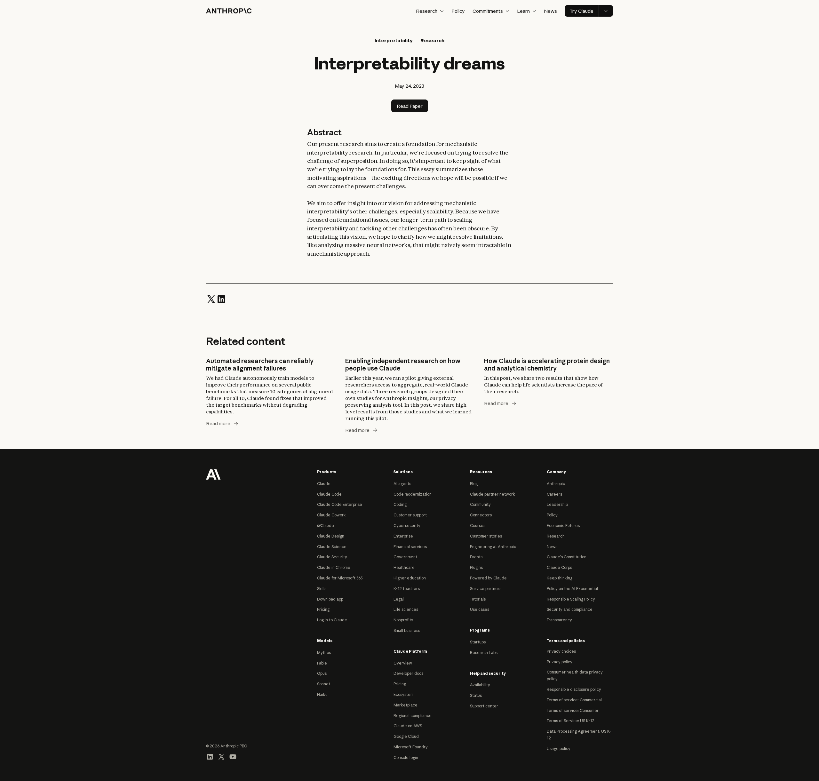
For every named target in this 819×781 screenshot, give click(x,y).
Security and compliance (569, 609)
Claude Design (330, 536)
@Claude (325, 525)
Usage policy (558, 748)
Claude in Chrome (333, 567)
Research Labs (483, 652)
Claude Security (332, 556)
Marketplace (405, 705)
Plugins (476, 567)
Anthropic (556, 483)
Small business (407, 630)
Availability (480, 684)
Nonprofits (403, 620)
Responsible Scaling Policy (571, 599)
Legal (399, 599)
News (550, 11)
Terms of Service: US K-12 (570, 720)
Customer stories (486, 536)
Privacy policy (559, 661)
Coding (400, 504)
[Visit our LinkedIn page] (210, 756)
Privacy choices (561, 651)
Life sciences (406, 609)
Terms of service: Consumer (573, 710)
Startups (478, 642)
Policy (458, 11)
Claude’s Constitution (566, 556)
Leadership (557, 504)
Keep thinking (559, 578)
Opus (322, 673)
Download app (330, 599)
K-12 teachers (407, 588)
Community (480, 504)
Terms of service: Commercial (574, 699)
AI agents (402, 483)
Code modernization (413, 494)
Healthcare (404, 567)
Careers (554, 494)
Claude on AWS (408, 725)
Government (405, 556)
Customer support (410, 515)
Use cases (479, 609)
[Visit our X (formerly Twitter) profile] (221, 756)
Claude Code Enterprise (339, 504)
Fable (322, 663)
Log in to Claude (332, 620)
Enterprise (403, 536)
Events (476, 556)
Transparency (559, 620)
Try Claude (581, 11)
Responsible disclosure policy (574, 689)
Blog (474, 483)
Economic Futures (563, 525)
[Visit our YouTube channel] (233, 756)
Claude (323, 483)
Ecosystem (404, 694)
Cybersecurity (407, 525)
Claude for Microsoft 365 (340, 578)
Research (556, 536)
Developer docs (408, 673)
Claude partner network (492, 494)
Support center (484, 706)
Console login (406, 757)
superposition (358, 160)
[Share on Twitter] (211, 298)
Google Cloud (406, 736)
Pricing (323, 609)
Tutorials (478, 599)
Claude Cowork (331, 515)
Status (476, 695)
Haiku (322, 694)
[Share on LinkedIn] (221, 298)
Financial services (410, 546)
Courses (477, 525)
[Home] (229, 10)
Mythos (324, 652)
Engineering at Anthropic (493, 546)
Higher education (410, 578)
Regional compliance (413, 715)
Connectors (481, 515)
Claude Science (331, 546)
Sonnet (323, 683)
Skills (321, 588)
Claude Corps (559, 567)
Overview (403, 663)
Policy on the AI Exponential (572, 588)
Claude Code (329, 494)
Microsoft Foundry (411, 747)
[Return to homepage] (213, 474)
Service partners (485, 588)
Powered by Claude (488, 578)
